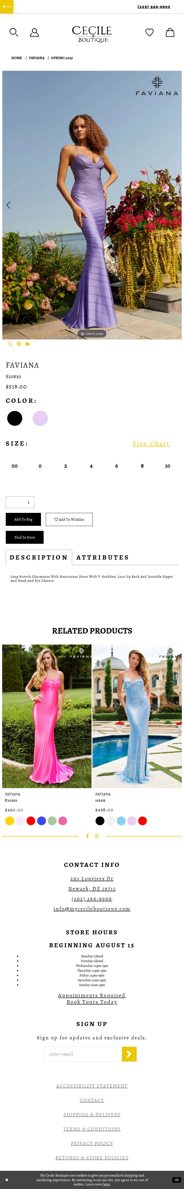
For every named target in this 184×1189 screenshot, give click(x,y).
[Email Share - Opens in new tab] (27, 344)
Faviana (37, 58)
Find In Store (24, 537)
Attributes (103, 557)
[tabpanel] (92, 205)
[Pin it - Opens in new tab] (18, 344)
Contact (92, 1100)
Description (39, 557)
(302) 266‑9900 (154, 7)
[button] (14, 32)
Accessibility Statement (92, 1086)
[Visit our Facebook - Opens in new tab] (87, 836)
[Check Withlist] (149, 32)
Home (16, 58)
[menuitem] (6, 6)
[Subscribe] (129, 1054)
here (106, 1184)
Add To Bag (23, 519)
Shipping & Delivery (92, 1114)
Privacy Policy (92, 1143)
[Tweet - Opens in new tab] (10, 344)
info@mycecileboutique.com (92, 908)
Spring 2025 (62, 58)
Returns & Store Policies (92, 1158)
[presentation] (47, 716)
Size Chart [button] (151, 443)
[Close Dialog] (7, 1180)
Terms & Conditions (92, 1129)
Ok (177, 1179)
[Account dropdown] (34, 32)
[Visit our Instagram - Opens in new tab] (96, 836)
